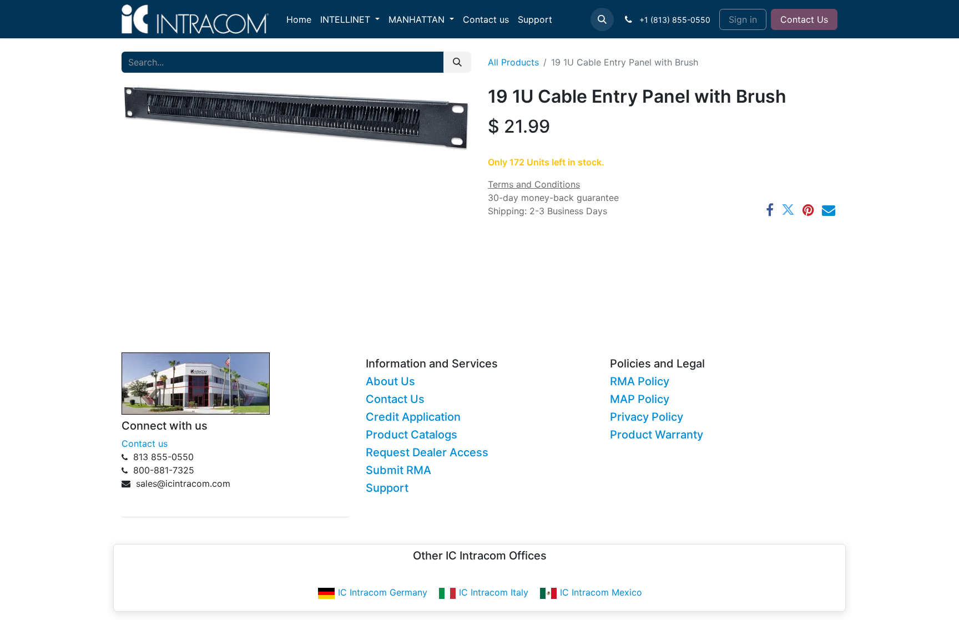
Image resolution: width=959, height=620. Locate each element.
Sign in (743, 19)
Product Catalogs (411, 434)
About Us (390, 381)
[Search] (457, 62)
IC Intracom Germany (382, 592)
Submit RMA (398, 470)
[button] (602, 19)
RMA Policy (639, 381)
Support (387, 488)
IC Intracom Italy (493, 592)
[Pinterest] (808, 209)
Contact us (145, 443)
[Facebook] (770, 209)
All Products (513, 62)
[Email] (828, 209)
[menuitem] (299, 19)
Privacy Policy (646, 417)
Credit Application (413, 417)
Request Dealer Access (427, 452)
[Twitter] (788, 209)
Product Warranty (656, 434)
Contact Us (804, 19)
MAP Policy (639, 399)
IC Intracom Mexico (601, 592)
